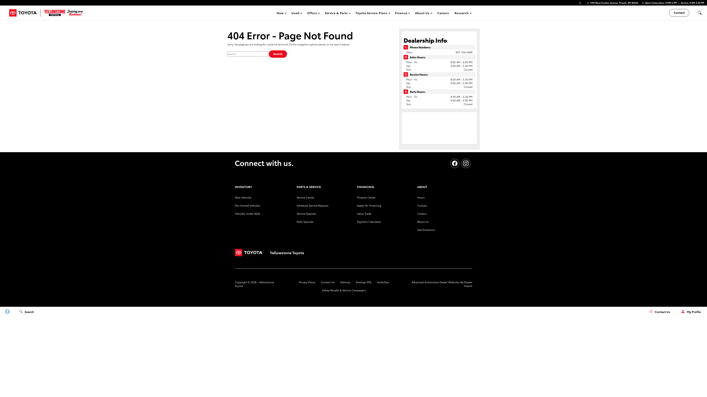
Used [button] (295, 13)
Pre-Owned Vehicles (247, 205)
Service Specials (306, 213)
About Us (423, 221)
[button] (699, 13)
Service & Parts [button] (336, 13)
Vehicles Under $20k (247, 213)
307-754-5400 (463, 52)
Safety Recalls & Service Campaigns (344, 290)
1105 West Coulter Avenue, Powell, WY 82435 (614, 2)
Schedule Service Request (312, 205)
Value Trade (364, 213)
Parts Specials (305, 221)
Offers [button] (312, 13)
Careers (443, 13)
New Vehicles (243, 197)
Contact (422, 205)
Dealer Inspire (468, 284)
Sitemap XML (364, 282)
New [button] (281, 13)
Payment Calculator (369, 221)
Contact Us (328, 282)
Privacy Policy (307, 282)
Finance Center (366, 197)
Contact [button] (679, 12)
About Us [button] (422, 13)
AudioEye (383, 282)
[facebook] (454, 163)
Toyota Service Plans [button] (371, 13)
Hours (421, 197)
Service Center (305, 197)
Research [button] (461, 13)
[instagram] (465, 163)
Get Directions (426, 230)
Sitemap (345, 282)
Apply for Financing (369, 205)
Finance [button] (401, 13)
